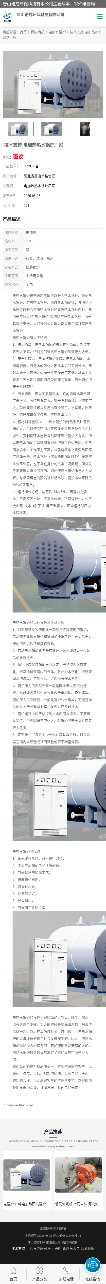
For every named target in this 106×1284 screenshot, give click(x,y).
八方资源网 (38, 1249)
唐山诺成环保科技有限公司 (44, 1242)
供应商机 (38, 32)
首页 (23, 32)
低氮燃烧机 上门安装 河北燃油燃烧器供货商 (37, 1204)
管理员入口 (71, 1249)
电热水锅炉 (57, 32)
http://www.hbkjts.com (19, 1105)
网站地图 (88, 1249)
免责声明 (55, 1249)
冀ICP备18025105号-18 (67, 1235)
